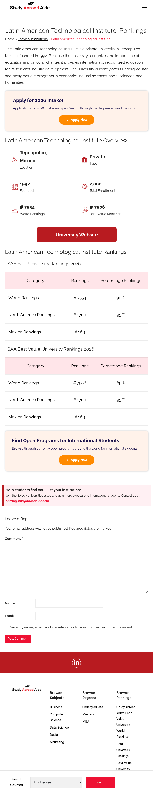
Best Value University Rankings (124, 769)
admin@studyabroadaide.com (27, 501)
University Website (77, 235)
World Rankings (23, 297)
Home (10, 39)
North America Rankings (31, 314)
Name (11, 603)
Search (100, 782)
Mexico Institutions (33, 39)
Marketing (57, 742)
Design (54, 735)
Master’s (88, 714)
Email (10, 616)
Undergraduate (92, 707)
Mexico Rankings (24, 331)
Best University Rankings (123, 750)
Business (56, 707)
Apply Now (79, 120)
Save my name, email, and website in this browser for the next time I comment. (71, 627)
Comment (14, 539)
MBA (85, 721)
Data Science (59, 727)
